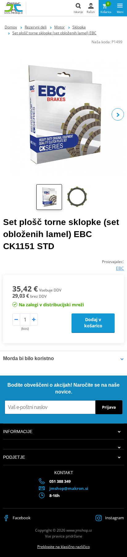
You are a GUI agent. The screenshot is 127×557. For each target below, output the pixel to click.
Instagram (114, 518)
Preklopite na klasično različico (63, 546)
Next (118, 114)
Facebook (21, 518)
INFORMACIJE (17, 431)
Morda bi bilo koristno (28, 358)
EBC (120, 268)
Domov (11, 27)
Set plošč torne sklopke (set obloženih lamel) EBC (54, 33)
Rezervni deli (36, 27)
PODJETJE (14, 457)
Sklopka (79, 27)
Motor (59, 27)
